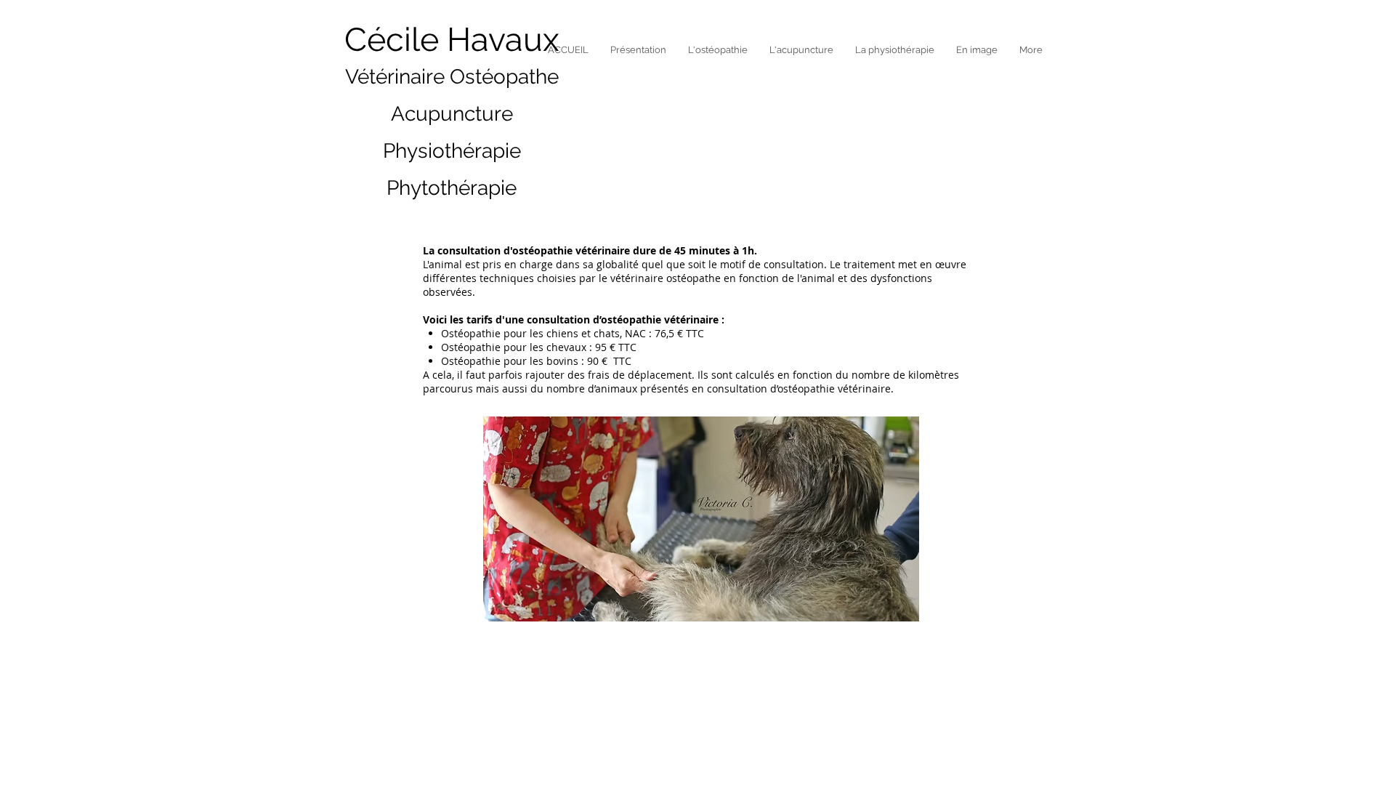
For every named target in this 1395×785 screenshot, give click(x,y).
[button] (638, 50)
